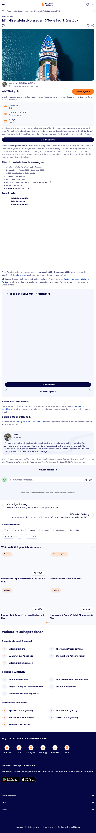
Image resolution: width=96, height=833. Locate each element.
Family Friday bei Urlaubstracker (72, 679)
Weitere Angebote (48, 391)
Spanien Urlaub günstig (21, 710)
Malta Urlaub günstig (66, 710)
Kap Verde (45, 530)
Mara (15, 83)
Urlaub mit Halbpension (21, 662)
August (32, 530)
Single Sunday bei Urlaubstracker (26, 686)
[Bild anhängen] (85, 479)
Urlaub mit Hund (17, 648)
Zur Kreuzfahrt (48, 140)
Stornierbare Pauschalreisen (70, 655)
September (8, 536)
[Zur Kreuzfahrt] (48, 339)
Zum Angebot (83, 91)
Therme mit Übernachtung (69, 648)
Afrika (6, 530)
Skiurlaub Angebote (66, 686)
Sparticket (21, 275)
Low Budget (74, 530)
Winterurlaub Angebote (21, 655)
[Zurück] (86, 547)
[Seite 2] (49, 622)
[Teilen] (93, 25)
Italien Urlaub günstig (67, 717)
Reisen (9, 11)
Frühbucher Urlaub (18, 679)
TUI (20, 536)
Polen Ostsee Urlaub (19, 724)
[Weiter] (93, 547)
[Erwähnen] (90, 479)
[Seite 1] (47, 622)
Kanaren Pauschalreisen (21, 717)
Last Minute (60, 530)
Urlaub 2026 (31, 536)
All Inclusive (19, 530)
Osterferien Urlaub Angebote (24, 693)
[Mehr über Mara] (8, 437)
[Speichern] (88, 25)
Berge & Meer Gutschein (29, 421)
